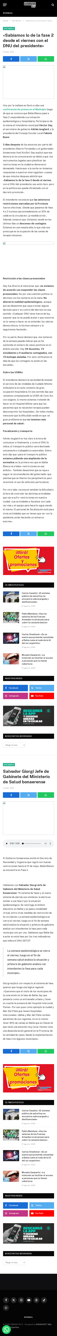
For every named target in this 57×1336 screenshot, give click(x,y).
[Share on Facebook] (11, 59)
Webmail (8, 13)
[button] (6, 1329)
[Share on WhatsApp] (46, 59)
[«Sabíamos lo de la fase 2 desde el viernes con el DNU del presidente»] (28, 82)
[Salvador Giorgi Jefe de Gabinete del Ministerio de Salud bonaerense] (28, 818)
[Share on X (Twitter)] (28, 59)
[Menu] (5, 4)
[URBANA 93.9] (30, 5)
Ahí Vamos (9, 28)
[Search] (52, 4)
